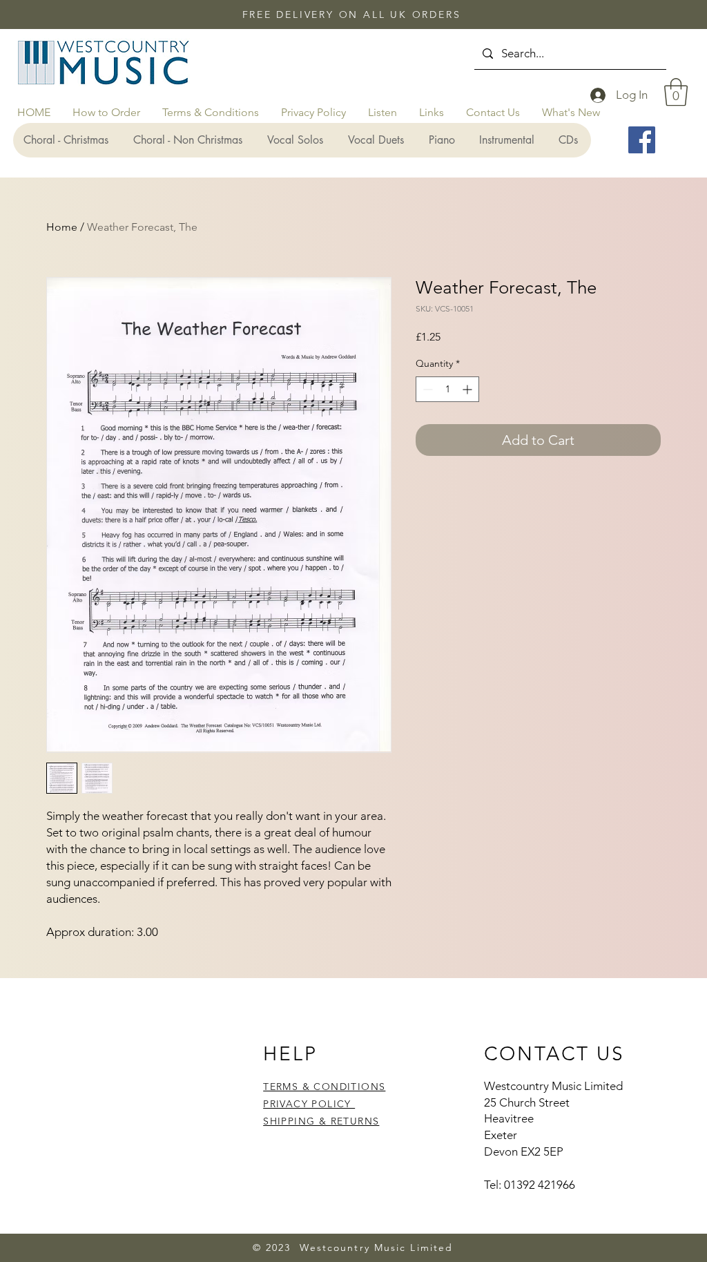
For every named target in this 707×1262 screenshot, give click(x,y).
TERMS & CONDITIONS (324, 1086)
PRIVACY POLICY (309, 1104)
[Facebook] (641, 139)
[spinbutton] (447, 389)
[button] (676, 92)
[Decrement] (426, 389)
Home (61, 226)
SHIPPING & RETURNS (321, 1121)
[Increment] (468, 389)
